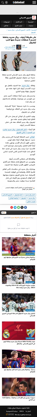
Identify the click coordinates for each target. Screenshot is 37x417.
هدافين (6, 26)
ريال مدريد (25, 85)
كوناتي (32, 137)
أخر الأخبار (19, 22)
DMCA (22, 411)
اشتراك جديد (15, 217)
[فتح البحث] (2, 2)
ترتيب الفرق (18, 26)
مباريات (31, 26)
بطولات (9, 408)
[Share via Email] (11, 207)
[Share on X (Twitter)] (22, 207)
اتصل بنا (28, 411)
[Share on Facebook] (25, 207)
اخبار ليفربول (18, 195)
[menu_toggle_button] (34, 2)
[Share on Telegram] (15, 207)
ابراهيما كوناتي (13, 198)
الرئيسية (30, 22)
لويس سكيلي (31, 201)
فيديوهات (6, 22)
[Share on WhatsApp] (18, 207)
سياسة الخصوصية (12, 411)
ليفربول (23, 198)
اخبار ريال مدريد (30, 195)
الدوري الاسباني (7, 195)
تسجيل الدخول (25, 217)
